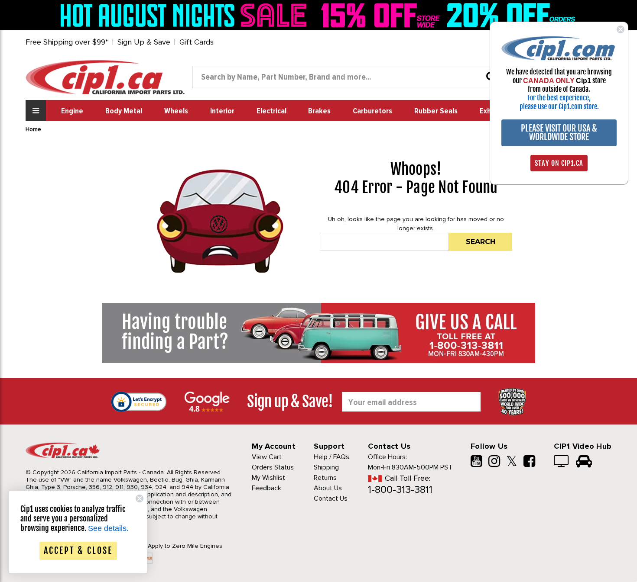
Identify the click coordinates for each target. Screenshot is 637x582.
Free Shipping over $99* (67, 42)
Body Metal (123, 111)
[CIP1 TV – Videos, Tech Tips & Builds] (562, 462)
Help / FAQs (331, 457)
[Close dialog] (620, 29)
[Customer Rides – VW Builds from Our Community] (584, 462)
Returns (325, 477)
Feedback (266, 488)
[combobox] (347, 77)
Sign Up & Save (143, 42)
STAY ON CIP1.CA (559, 163)
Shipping (326, 467)
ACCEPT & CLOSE (78, 550)
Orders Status (273, 467)
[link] (186, 15)
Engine (72, 111)
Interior (222, 111)
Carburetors (372, 111)
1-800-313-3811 (400, 489)
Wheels (176, 111)
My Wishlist (268, 477)
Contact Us (331, 498)
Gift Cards (196, 42)
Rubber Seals (436, 111)
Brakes (319, 111)
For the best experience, (559, 97)
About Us (328, 488)
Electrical (271, 111)
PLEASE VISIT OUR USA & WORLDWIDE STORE (559, 132)
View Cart (267, 457)
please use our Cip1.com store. (559, 106)
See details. (108, 528)
